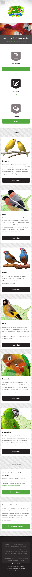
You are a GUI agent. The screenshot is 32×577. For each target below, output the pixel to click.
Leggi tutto (16, 492)
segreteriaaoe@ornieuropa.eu (16, 570)
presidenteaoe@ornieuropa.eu (16, 566)
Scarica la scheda (17, 526)
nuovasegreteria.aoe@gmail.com (11, 485)
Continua (16, 69)
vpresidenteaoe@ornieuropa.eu (16, 568)
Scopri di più (16, 180)
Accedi (16, 121)
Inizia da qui (16, 95)
